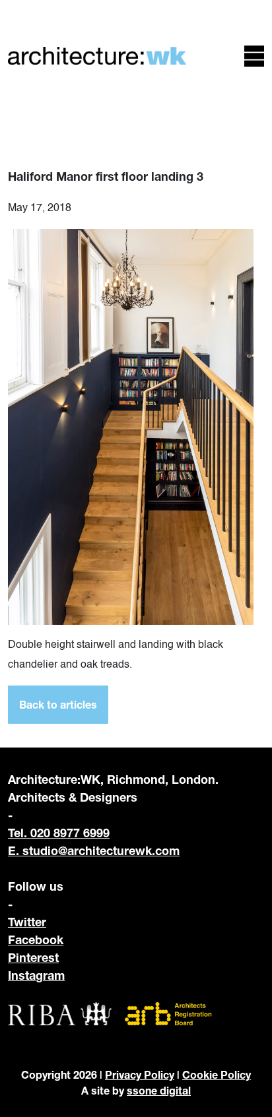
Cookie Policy (216, 1074)
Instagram (36, 975)
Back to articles (58, 704)
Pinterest (33, 957)
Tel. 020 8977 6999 (59, 832)
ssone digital (159, 1090)
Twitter (27, 921)
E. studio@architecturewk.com (94, 850)
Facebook (35, 939)
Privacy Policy (139, 1074)
